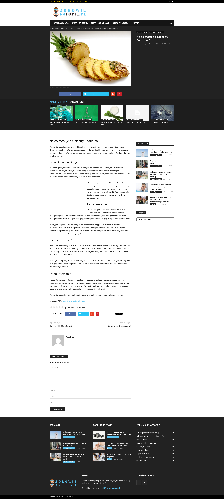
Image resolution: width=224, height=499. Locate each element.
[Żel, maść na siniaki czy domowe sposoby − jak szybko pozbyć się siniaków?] (99, 446)
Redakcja (143, 44)
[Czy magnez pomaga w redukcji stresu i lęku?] (142, 164)
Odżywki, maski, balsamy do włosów (150, 436)
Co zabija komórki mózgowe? (119, 326)
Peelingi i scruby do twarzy (146, 457)
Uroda (109, 448)
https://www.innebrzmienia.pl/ (74, 301)
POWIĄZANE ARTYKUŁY (58, 102)
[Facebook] (169, 1)
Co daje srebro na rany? (159, 122)
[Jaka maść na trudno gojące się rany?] (112, 113)
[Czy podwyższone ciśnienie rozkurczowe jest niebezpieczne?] (99, 435)
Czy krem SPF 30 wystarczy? (61, 326)
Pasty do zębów (142, 450)
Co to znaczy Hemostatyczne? (85, 122)
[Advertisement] (131, 12)
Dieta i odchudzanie (100, 23)
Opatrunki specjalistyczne (156, 32)
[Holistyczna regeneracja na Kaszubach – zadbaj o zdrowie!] (142, 153)
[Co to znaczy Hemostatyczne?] (86, 113)
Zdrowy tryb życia (156, 155)
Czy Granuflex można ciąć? (135, 122)
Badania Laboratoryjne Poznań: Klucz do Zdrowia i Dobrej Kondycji (161, 174)
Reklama (78, 1)
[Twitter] (172, 1)
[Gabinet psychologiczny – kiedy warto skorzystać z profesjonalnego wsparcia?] (142, 200)
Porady (136, 23)
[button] (171, 23)
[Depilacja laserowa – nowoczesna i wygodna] (99, 457)
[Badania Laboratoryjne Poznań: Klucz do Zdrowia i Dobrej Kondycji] (142, 175)
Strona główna (61, 23)
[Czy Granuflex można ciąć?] (137, 113)
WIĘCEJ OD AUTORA (77, 102)
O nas (72, 1)
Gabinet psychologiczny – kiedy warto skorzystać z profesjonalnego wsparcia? (161, 199)
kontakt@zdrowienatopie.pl (109, 488)
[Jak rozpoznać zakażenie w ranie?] (61, 113)
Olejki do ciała (141, 460)
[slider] (57, 307)
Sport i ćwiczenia (80, 23)
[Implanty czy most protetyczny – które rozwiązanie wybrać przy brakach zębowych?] (142, 187)
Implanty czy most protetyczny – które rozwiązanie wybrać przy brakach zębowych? (161, 187)
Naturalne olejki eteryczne (146, 443)
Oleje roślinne (141, 440)
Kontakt (86, 1)
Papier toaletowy (142, 453)
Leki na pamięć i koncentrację (147, 433)
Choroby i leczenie (121, 23)
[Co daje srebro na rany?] (162, 113)
